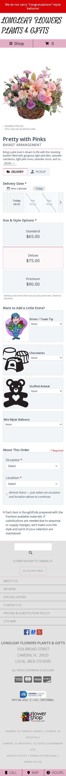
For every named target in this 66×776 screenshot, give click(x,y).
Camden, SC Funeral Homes (23, 731)
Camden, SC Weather (16, 743)
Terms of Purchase (43, 755)
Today (39, 188)
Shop (19, 43)
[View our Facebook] (27, 634)
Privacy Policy (17, 755)
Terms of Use (33, 761)
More (7, 163)
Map (34, 772)
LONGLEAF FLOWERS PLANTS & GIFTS (32, 26)
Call (12, 772)
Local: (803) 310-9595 (33, 661)
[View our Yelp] (39, 634)
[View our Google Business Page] (33, 634)
